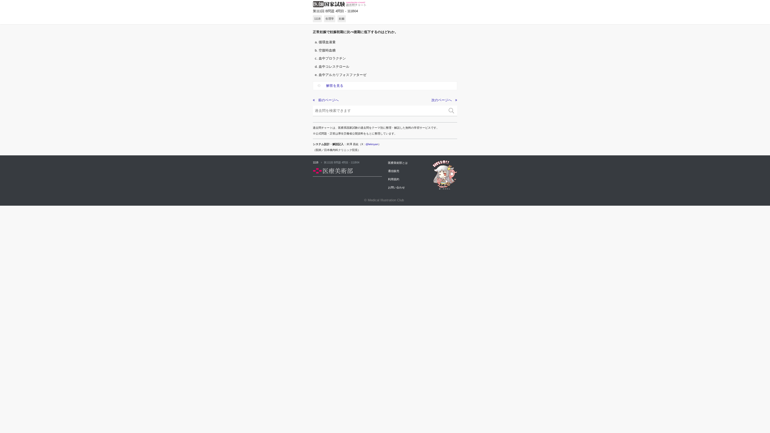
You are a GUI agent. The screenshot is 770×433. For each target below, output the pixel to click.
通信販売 (393, 171)
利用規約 (393, 179)
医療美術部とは (398, 162)
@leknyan (372, 144)
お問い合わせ (396, 187)
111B (316, 162)
